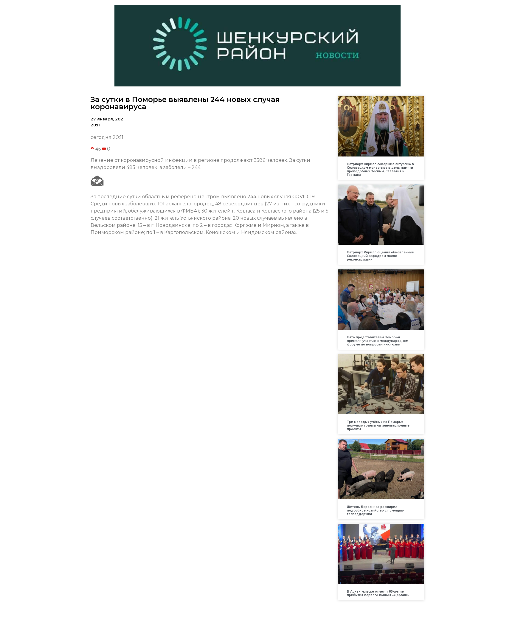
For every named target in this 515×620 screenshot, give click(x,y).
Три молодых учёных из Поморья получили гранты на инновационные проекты (378, 425)
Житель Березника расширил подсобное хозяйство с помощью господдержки (375, 510)
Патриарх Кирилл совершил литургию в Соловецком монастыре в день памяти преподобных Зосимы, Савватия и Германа (380, 169)
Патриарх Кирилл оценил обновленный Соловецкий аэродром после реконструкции (380, 255)
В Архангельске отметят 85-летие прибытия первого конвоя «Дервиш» (378, 593)
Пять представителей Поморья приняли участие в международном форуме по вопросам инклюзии (377, 340)
